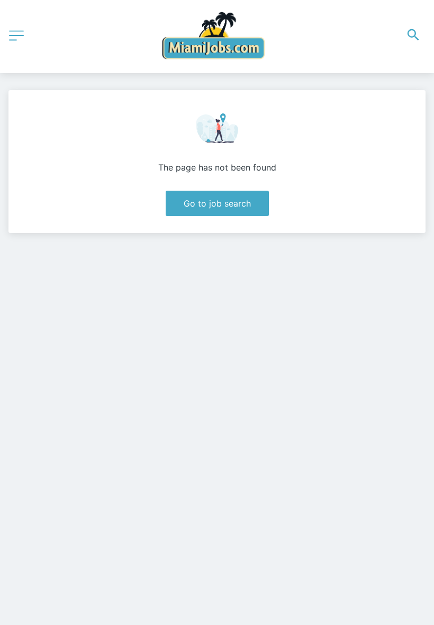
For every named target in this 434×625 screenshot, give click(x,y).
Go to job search (217, 203)
